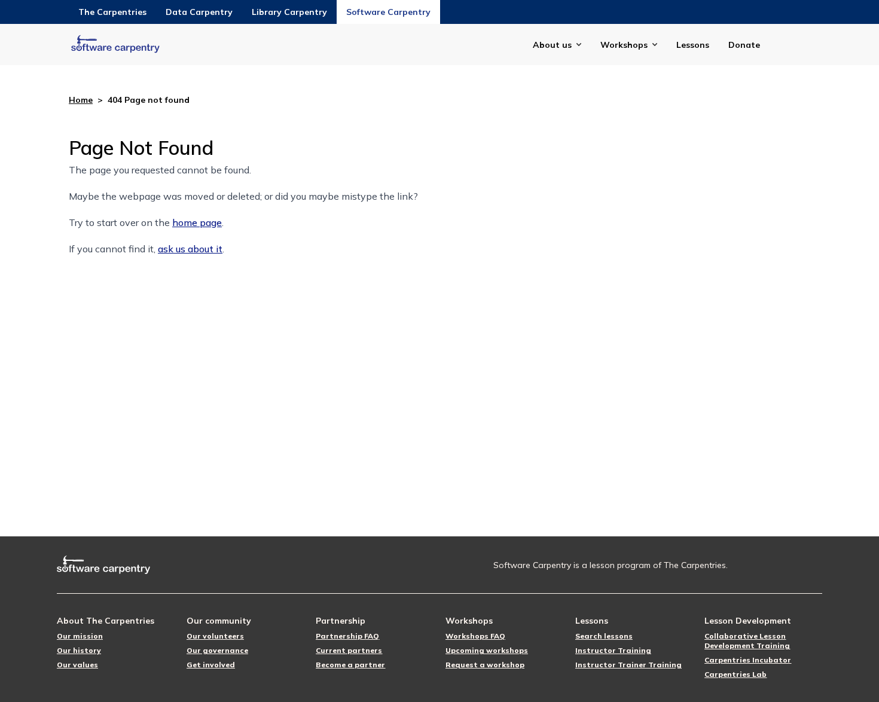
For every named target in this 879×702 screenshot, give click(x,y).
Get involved (211, 664)
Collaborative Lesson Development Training (747, 640)
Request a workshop (484, 664)
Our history (79, 650)
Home (81, 99)
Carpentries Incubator (747, 659)
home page (197, 222)
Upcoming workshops (486, 650)
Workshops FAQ (475, 635)
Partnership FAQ (347, 635)
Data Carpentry (199, 12)
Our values (77, 664)
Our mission (80, 635)
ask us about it (190, 249)
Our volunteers (215, 635)
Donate (744, 44)
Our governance (217, 650)
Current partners (349, 650)
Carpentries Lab (735, 674)
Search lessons (604, 635)
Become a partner (350, 664)
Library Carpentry (289, 12)
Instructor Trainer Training (628, 664)
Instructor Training (613, 650)
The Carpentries (112, 12)
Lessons (692, 44)
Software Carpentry (388, 12)
